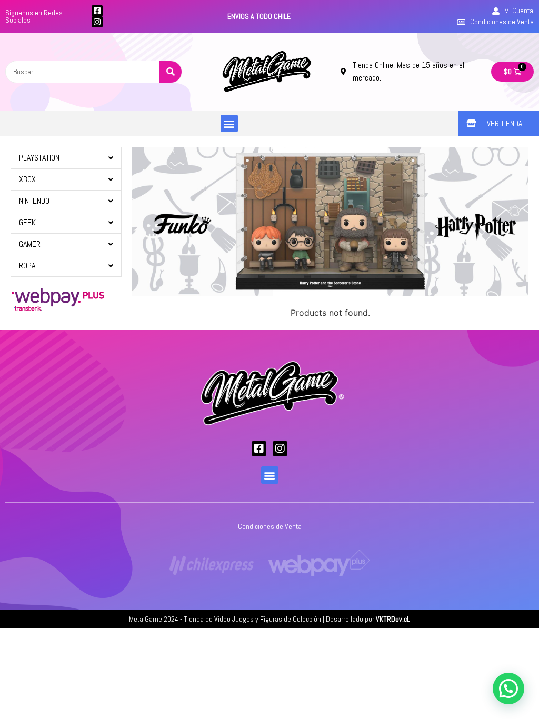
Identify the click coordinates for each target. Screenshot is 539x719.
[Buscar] (170, 72)
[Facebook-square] (97, 10)
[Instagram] (97, 21)
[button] (229, 123)
